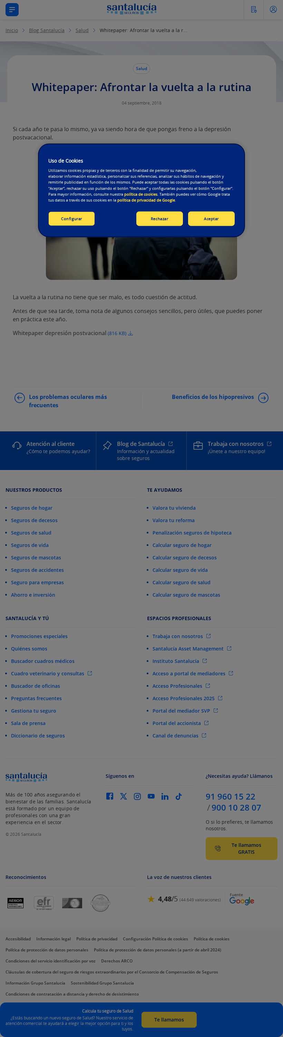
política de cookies (140, 193)
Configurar (71, 218)
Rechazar (159, 218)
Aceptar (211, 218)
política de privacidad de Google (146, 199)
